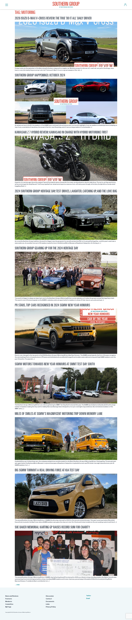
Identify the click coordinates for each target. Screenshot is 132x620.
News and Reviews (11, 596)
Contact (49, 599)
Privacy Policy (51, 607)
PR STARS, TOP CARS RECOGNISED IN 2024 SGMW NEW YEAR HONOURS (52, 305)
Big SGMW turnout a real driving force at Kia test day (47, 470)
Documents (50, 601)
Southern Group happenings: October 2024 (40, 75)
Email (88, 598)
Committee (9, 604)
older (17, 585)
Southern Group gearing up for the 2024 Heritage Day (46, 248)
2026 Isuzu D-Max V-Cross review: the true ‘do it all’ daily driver (53, 18)
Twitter (88, 595)
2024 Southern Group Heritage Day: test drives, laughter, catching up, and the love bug (66, 191)
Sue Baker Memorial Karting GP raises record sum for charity (52, 527)
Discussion (50, 596)
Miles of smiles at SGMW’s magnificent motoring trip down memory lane (59, 414)
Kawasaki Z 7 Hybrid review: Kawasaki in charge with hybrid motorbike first (61, 132)
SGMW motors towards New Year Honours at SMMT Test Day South (55, 364)
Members (8, 601)
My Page (8, 607)
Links (48, 604)
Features (8, 599)
